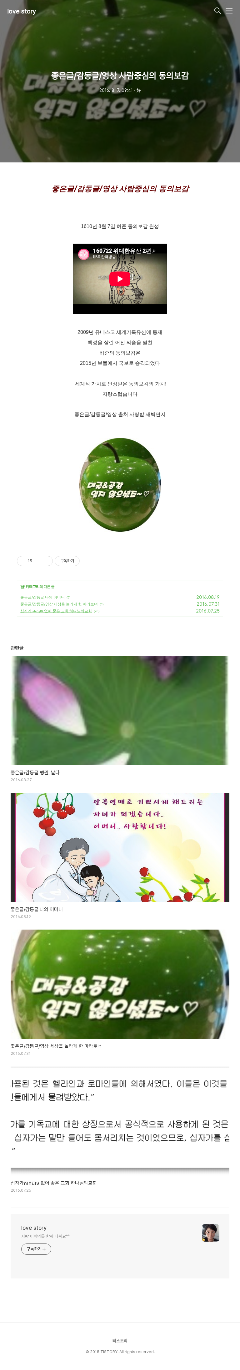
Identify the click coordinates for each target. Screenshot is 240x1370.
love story (22, 11)
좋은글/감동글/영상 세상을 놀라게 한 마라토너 (59, 604)
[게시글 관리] (46, 561)
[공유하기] (38, 561)
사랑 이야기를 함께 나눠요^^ (45, 1236)
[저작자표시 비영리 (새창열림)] (85, 560)
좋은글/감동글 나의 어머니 (42, 597)
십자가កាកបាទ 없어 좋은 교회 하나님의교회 (56, 610)
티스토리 (120, 1340)
